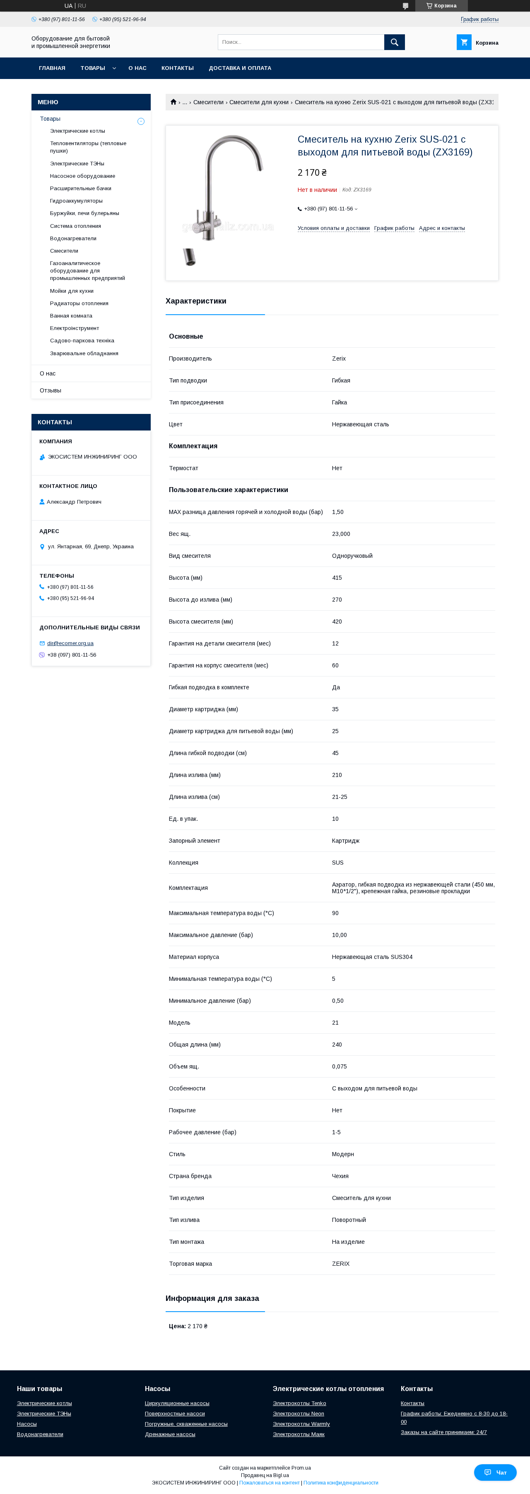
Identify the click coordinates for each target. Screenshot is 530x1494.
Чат (501, 1472)
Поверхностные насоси (175, 1413)
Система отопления (75, 226)
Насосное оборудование (82, 176)
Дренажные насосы (170, 1434)
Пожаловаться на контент (269, 1483)
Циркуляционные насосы (177, 1403)
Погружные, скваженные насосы (186, 1424)
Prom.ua (301, 1468)
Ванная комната (71, 316)
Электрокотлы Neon (298, 1413)
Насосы (27, 1424)
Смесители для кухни (259, 102)
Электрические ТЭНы (77, 163)
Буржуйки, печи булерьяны (84, 213)
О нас (137, 68)
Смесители (208, 102)
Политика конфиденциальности (341, 1483)
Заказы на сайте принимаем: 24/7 (444, 1432)
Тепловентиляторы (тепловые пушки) (88, 147)
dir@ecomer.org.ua (70, 643)
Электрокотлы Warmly (301, 1424)
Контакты (177, 68)
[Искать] (394, 42)
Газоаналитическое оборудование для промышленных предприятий (87, 270)
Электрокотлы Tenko (299, 1403)
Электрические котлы (77, 131)
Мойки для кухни (72, 291)
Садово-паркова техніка (82, 340)
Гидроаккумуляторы (76, 201)
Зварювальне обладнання (84, 353)
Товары (92, 68)
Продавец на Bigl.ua (265, 1475)
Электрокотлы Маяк (299, 1434)
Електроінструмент (74, 328)
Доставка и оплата (240, 68)
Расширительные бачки (80, 188)
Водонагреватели (73, 238)
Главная (52, 68)
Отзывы (50, 390)
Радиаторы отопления (79, 303)
